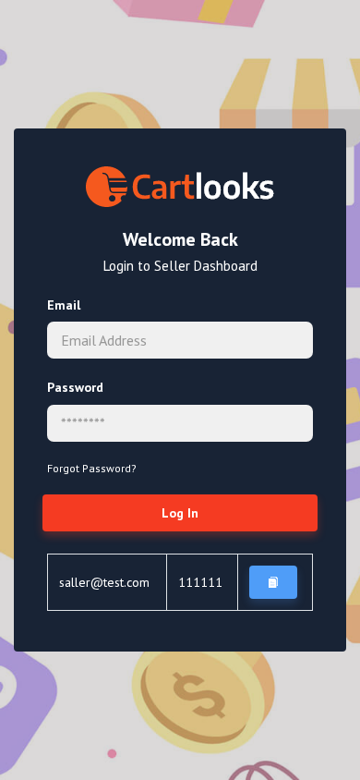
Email (63, 305)
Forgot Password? (92, 468)
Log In (180, 513)
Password (75, 387)
